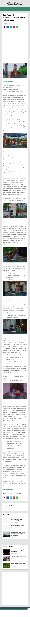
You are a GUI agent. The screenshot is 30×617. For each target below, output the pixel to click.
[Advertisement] (15, 45)
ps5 (14, 493)
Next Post (25, 542)
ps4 (11, 493)
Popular (5, 546)
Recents (11, 546)
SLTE (5, 23)
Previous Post (5, 542)
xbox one (18, 493)
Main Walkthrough (8, 81)
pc (9, 23)
